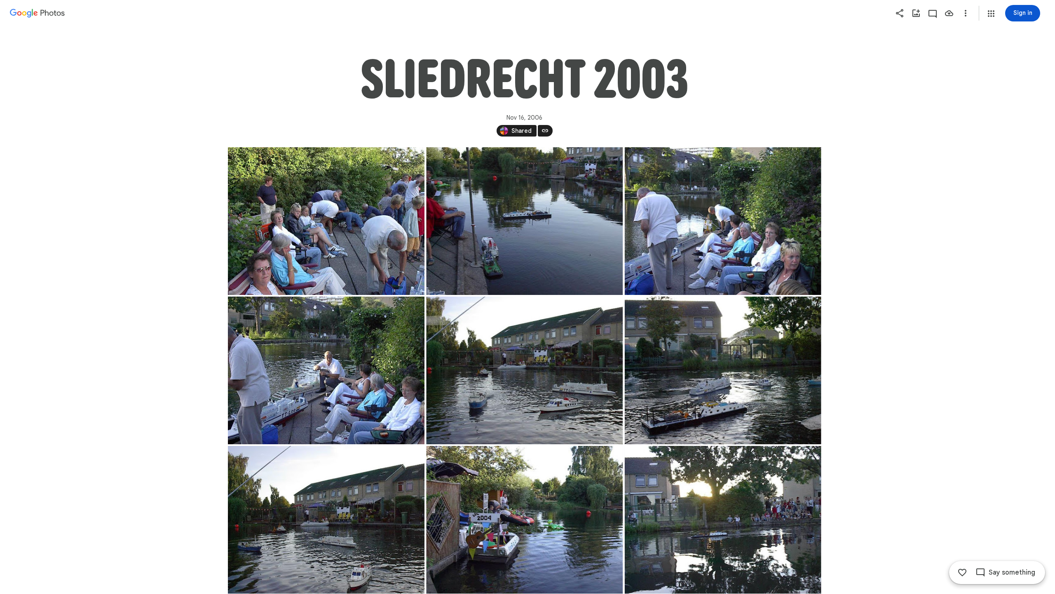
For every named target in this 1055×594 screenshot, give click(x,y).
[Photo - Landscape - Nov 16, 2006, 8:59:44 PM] (524, 221)
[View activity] (932, 13)
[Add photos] (916, 13)
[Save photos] (949, 13)
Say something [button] (1012, 572)
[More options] (965, 13)
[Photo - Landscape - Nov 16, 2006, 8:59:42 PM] (326, 221)
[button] (991, 13)
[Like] (962, 572)
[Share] (899, 13)
